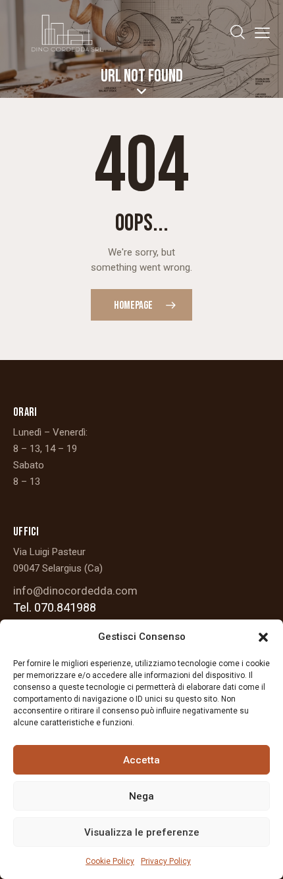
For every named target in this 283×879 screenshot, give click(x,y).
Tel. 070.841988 (54, 607)
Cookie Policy (110, 861)
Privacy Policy (166, 861)
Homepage (133, 305)
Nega (141, 796)
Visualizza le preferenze (141, 832)
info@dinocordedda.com (75, 590)
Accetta (141, 760)
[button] (263, 637)
